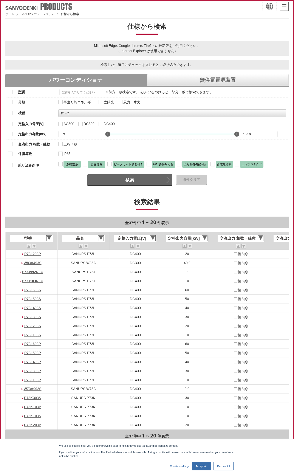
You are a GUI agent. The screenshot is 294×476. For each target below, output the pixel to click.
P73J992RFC (32, 272)
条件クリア (191, 179)
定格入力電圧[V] (30, 124)
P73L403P (32, 362)
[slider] (107, 134)
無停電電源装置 (218, 80)
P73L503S (32, 299)
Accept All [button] (201, 466)
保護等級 (25, 154)
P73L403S (32, 308)
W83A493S (33, 263)
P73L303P (32, 371)
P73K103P (32, 407)
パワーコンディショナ (76, 80)
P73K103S (32, 416)
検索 (129, 179)
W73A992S (33, 389)
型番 (21, 92)
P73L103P (32, 380)
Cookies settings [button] (179, 466)
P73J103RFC (32, 281)
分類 (21, 102)
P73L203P (32, 254)
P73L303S (32, 317)
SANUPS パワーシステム (38, 14)
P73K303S (32, 398)
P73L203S (32, 326)
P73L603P (32, 344)
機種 (21, 113)
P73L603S (32, 290)
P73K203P (32, 425)
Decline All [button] (223, 466)
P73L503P (32, 353)
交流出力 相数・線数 (34, 144)
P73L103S (32, 335)
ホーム (9, 14)
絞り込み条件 (28, 165)
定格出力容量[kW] (32, 134)
